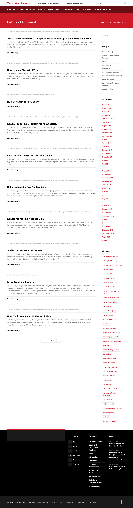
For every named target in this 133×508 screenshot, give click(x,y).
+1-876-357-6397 (78, 3)
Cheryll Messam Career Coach (112, 287)
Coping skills (107, 306)
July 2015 (105, 192)
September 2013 (108, 233)
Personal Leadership (109, 376)
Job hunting (106, 337)
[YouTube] (103, 3)
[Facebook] (98, 3)
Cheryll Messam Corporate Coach (111, 292)
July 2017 (105, 140)
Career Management (27, 148)
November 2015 (107, 181)
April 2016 (105, 167)
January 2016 (106, 174)
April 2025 (105, 105)
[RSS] (90, 3)
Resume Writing (108, 79)
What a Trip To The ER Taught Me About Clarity (32, 124)
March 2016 (106, 171)
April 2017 (105, 143)
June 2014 (105, 223)
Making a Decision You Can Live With (26, 187)
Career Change (107, 265)
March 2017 (106, 147)
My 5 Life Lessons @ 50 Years (23, 101)
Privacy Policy (92, 502)
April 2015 (105, 202)
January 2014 (106, 226)
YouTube (76, 464)
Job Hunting (106, 65)
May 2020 (105, 122)
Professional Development (45, 31)
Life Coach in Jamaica (109, 363)
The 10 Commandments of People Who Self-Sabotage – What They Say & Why (49, 38)
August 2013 (106, 237)
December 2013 (107, 230)
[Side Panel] (124, 3)
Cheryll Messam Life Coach (111, 298)
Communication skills (109, 302)
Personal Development (28, 31)
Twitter (75, 451)
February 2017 (107, 150)
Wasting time (107, 417)
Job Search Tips (107, 341)
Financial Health (108, 319)
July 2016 (105, 160)
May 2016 (105, 164)
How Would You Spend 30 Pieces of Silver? (30, 316)
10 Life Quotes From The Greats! (24, 250)
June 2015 (105, 195)
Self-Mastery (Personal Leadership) (66, 31)
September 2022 (108, 119)
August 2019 (106, 126)
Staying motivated (108, 404)
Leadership (117, 341)
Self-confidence (108, 389)
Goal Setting (106, 324)
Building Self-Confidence (110, 256)
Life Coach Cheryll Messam (111, 350)
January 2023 (106, 115)
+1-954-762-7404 (53, 3)
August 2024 (106, 108)
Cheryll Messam (14, 31)
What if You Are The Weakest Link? (25, 218)
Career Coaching (108, 270)
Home (53, 502)
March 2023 (106, 112)
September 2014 (108, 216)
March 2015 (106, 206)
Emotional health (108, 315)
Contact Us (69, 502)
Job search (114, 337)
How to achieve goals (109, 328)
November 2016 (107, 157)
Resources (80, 502)
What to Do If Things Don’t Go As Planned (29, 155)
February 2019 (107, 129)
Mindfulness (106, 367)
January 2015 (106, 213)
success (119, 408)
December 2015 (107, 178)
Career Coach (117, 265)
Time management (108, 413)
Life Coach (106, 345)
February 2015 (107, 209)
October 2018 (107, 136)
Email (75, 446)
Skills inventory (107, 400)
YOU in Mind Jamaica (109, 421)
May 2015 (105, 199)
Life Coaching (107, 354)
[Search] (121, 3)
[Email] (92, 3)
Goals (104, 61)
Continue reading (12, 53)
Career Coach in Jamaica (110, 274)
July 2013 (105, 240)
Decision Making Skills (110, 311)
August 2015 (106, 188)
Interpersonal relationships (111, 332)
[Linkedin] (100, 3)
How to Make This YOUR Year (22, 70)
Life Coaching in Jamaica (110, 358)
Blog (74, 442)
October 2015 (106, 185)
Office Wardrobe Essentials (21, 282)
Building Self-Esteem (109, 261)
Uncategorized (107, 89)
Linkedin (76, 460)
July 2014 (105, 220)
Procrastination (107, 380)
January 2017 (106, 153)
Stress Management (109, 408)
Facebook (76, 455)
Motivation (106, 69)
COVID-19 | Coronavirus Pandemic (93, 447)
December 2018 (107, 133)
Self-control (118, 389)
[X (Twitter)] (95, 3)
